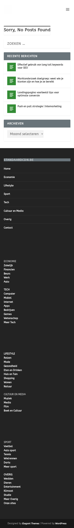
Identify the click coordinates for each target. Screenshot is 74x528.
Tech (6, 202)
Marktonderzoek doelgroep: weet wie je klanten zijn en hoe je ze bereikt (40, 80)
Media (7, 402)
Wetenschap (11, 318)
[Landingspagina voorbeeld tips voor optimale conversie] (11, 95)
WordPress (60, 523)
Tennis (7, 454)
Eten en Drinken (13, 370)
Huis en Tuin (11, 374)
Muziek (8, 398)
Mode (7, 362)
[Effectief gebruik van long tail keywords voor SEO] (11, 67)
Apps (7, 305)
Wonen (8, 382)
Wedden (8, 478)
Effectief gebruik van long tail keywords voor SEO (40, 66)
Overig (7, 219)
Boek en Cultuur (13, 410)
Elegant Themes (30, 523)
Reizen (7, 357)
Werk (7, 277)
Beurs (7, 273)
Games (8, 314)
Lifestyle (9, 185)
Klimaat (8, 490)
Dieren (7, 482)
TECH (7, 289)
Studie (7, 495)
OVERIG (8, 474)
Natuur (8, 386)
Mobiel (8, 297)
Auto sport (10, 450)
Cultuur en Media (14, 210)
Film (6, 406)
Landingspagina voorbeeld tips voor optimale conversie (38, 94)
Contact (8, 227)
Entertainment (12, 486)
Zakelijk (8, 265)
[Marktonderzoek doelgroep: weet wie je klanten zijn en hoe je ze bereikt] (11, 81)
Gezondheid (10, 366)
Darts (7, 462)
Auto (6, 281)
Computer (9, 293)
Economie (9, 177)
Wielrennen (10, 458)
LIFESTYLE (9, 353)
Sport (7, 194)
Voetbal (8, 446)
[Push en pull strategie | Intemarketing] (11, 108)
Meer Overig (11, 499)
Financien (9, 269)
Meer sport (10, 466)
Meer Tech (9, 322)
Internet (8, 302)
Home (7, 168)
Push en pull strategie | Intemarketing (39, 106)
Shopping (9, 378)
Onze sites (10, 503)
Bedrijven (9, 310)
